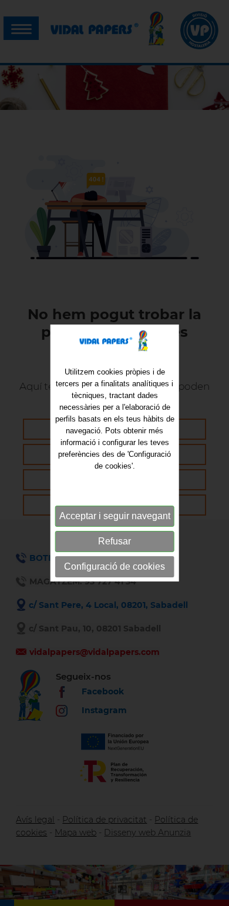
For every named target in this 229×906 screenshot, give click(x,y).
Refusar (114, 541)
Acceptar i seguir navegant (114, 516)
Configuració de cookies (114, 566)
